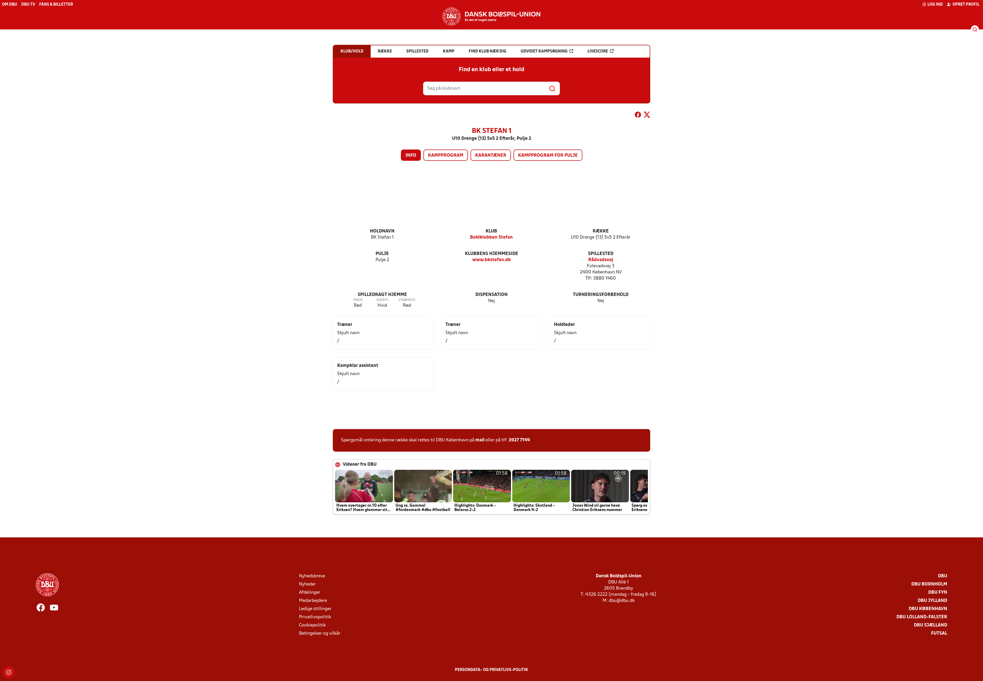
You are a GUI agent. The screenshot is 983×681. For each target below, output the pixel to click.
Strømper (406, 300)
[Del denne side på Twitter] (647, 116)
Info (410, 155)
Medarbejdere (313, 601)
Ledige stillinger (315, 609)
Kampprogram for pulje (548, 155)
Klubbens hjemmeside (491, 254)
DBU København (928, 609)
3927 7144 (519, 440)
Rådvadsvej (600, 260)
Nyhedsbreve (312, 576)
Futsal (939, 633)
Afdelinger (309, 592)
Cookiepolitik (312, 625)
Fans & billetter (56, 4)
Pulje (382, 254)
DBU (942, 576)
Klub (491, 231)
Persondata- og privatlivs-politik (491, 670)
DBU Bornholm (929, 584)
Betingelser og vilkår (319, 633)
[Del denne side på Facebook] (638, 116)
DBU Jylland (932, 601)
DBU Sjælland (930, 625)
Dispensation (491, 295)
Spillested (600, 254)
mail (480, 440)
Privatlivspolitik (315, 617)
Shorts (382, 300)
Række (601, 231)
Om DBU (9, 4)
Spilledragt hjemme (382, 295)
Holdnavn (382, 231)
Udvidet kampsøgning (544, 51)
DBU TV (28, 4)
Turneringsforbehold (600, 295)
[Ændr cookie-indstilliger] (9, 672)
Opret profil (966, 4)
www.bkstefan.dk (491, 260)
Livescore (597, 51)
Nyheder (307, 584)
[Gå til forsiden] (491, 16)
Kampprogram (445, 155)
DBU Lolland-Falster (921, 617)
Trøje (358, 300)
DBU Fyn (937, 592)
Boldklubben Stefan (491, 237)
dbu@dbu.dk (622, 601)
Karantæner (490, 155)
